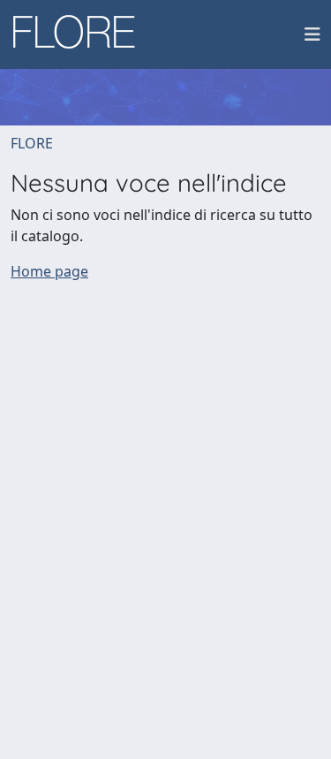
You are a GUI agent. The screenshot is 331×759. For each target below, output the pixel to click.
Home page (49, 271)
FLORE (32, 143)
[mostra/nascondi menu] (312, 34)
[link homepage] (80, 34)
